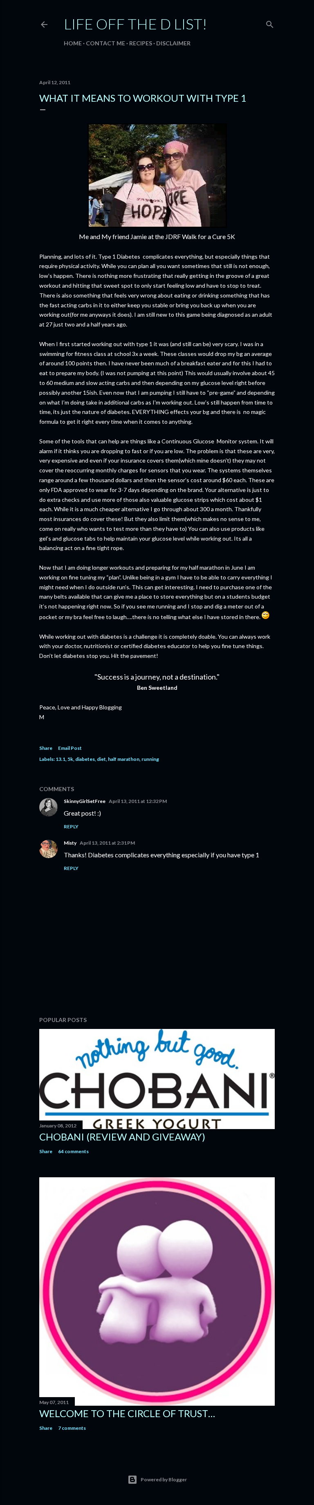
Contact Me (105, 43)
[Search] (270, 23)
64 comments (73, 1151)
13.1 (60, 759)
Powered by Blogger (164, 1479)
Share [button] (45, 748)
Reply (71, 826)
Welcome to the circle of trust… (127, 1413)
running (150, 759)
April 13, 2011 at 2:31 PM (107, 843)
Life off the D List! (135, 24)
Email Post (70, 748)
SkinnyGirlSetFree (84, 801)
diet (101, 759)
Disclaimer (173, 43)
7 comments (72, 1428)
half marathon (123, 759)
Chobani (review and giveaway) (122, 1137)
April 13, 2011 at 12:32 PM (138, 801)
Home (73, 43)
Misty (70, 843)
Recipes (140, 43)
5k (70, 759)
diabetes (85, 759)
